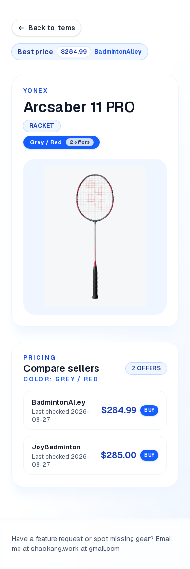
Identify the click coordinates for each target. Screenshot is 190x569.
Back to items (46, 27)
